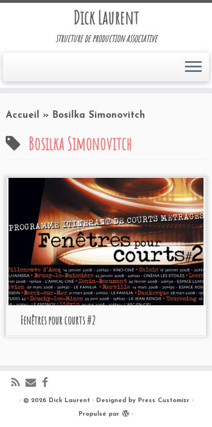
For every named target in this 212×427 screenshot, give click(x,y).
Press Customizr (163, 401)
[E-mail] (33, 384)
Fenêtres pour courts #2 (58, 320)
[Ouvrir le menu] (193, 67)
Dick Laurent (106, 17)
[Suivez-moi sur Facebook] (48, 384)
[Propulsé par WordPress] (125, 412)
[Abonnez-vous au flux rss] (18, 384)
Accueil (23, 115)
